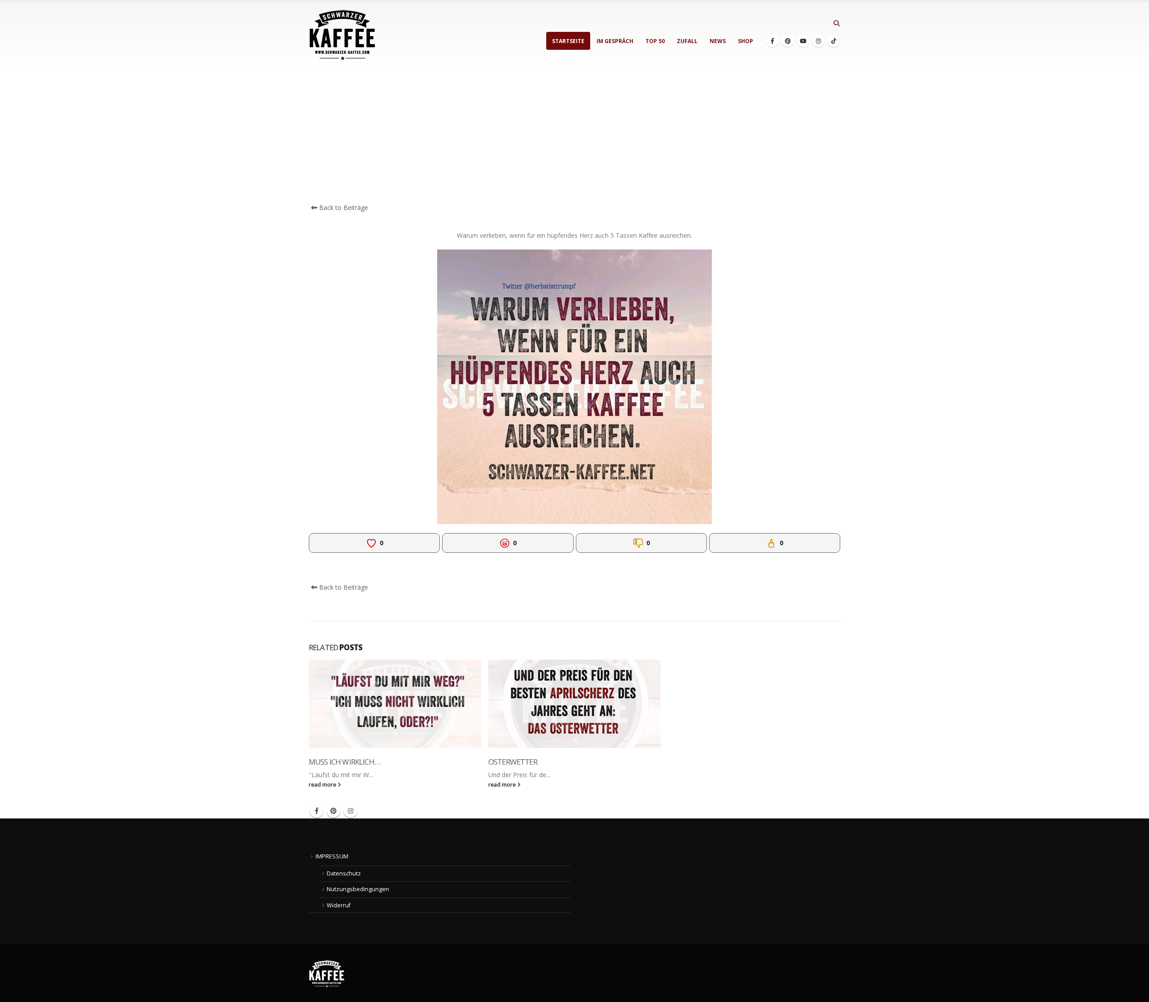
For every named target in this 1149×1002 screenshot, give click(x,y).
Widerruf (339, 905)
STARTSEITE (568, 41)
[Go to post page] (395, 704)
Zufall (687, 41)
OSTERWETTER (512, 762)
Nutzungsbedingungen (358, 889)
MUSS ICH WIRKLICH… (344, 762)
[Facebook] (772, 41)
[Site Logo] (342, 35)
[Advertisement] (574, 135)
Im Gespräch (614, 41)
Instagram (350, 811)
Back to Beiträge (342, 207)
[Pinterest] (787, 41)
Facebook (316, 811)
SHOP (745, 41)
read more (323, 784)
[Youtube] (803, 41)
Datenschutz (344, 873)
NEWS (718, 41)
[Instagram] (818, 41)
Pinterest (333, 811)
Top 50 (655, 41)
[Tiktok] (833, 41)
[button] (836, 23)
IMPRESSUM (332, 856)
